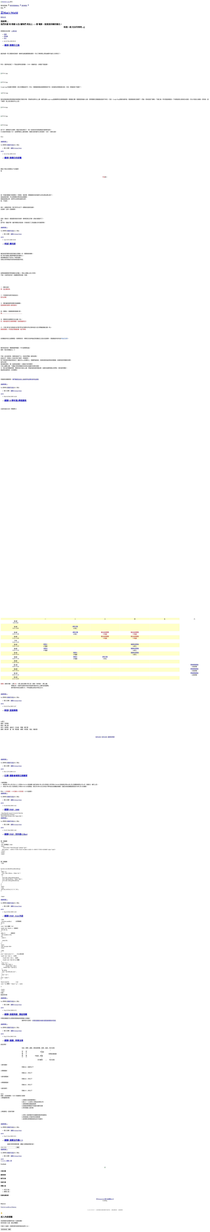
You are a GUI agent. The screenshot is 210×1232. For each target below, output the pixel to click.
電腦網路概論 (194, 664)
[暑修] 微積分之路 (12, 45)
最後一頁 (9, 1160)
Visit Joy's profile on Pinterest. (8, 1207)
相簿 (5, 34)
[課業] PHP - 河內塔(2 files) (15, 834)
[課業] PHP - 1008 (11, 810)
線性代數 (75, 626)
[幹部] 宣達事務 (11, 710)
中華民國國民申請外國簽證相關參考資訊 (44, 1020)
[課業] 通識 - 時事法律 (13, 1040)
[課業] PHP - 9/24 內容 (13, 916)
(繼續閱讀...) (4, 141)
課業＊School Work (16, 148)
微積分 (45, 644)
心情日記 (14, 31)
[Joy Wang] (105, 1167)
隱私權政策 (114, 1210)
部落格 (6, 36)
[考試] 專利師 (10, 244)
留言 (12, 145)
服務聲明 (120, 1210)
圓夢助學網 (111, 737)
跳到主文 (3, 17)
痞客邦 (9, 145)
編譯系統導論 (135, 644)
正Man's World (9, 12)
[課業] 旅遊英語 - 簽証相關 (15, 1014)
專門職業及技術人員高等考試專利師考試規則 (25, 379)
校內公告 (98, 737)
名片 (5, 38)
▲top (2, 151)
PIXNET (93, 1210)
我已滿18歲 (4, 1229)
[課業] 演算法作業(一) (13, 1140)
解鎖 (18, 1147)
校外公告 (104, 737)
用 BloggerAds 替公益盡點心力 (105, 1199)
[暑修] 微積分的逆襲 (12, 158)
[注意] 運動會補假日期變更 (15, 776)
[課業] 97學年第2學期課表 (15, 400)
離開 (9, 1229)
